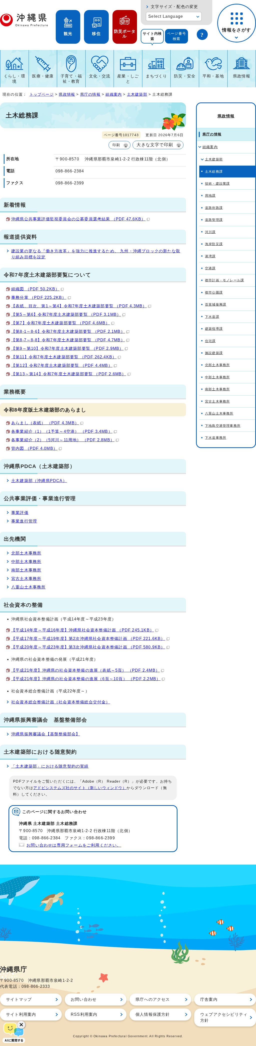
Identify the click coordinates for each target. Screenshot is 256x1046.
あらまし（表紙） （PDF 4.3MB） (45, 423)
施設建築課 (214, 353)
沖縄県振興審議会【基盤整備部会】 (45, 734)
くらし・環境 (14, 78)
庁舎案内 (209, 999)
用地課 (210, 195)
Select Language (165, 16)
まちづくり (156, 76)
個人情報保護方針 (153, 1014)
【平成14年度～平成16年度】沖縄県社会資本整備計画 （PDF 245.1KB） (82, 630)
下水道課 (212, 317)
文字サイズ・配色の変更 (174, 6)
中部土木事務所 (26, 561)
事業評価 (19, 513)
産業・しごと (128, 78)
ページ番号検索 (176, 36)
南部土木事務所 (26, 570)
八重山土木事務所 (28, 587)
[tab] (152, 36)
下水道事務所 (215, 438)
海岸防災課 (214, 244)
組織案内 (114, 94)
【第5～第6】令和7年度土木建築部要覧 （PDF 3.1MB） (66, 314)
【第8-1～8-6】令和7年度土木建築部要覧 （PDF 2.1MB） (68, 331)
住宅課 (210, 341)
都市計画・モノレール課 (224, 280)
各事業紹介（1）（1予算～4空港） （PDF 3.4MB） (61, 431)
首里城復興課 (215, 304)
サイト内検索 (152, 36)
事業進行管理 (24, 521)
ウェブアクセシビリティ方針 (224, 1017)
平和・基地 (213, 76)
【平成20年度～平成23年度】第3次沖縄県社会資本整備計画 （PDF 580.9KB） (88, 647)
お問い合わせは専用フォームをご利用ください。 (73, 845)
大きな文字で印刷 (154, 144)
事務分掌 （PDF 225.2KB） (38, 297)
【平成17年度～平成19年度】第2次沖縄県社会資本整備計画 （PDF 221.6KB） (88, 638)
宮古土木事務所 (26, 578)
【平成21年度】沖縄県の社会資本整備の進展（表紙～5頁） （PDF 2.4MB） (85, 670)
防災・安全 (185, 76)
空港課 (210, 268)
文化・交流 (99, 76)
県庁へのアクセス (153, 999)
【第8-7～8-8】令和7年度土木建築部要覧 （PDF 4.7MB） (68, 340)
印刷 (116, 145)
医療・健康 (43, 76)
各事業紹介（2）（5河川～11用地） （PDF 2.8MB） (62, 440)
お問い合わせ (83, 999)
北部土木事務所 (26, 553)
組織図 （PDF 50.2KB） (35, 289)
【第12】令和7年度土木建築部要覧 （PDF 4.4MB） (61, 365)
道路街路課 (214, 208)
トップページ (42, 94)
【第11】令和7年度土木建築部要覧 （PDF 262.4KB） (63, 357)
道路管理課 (214, 220)
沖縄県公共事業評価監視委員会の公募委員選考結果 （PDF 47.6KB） (78, 219)
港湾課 (210, 256)
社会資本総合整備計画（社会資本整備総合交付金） (60, 702)
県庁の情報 (90, 94)
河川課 (210, 232)
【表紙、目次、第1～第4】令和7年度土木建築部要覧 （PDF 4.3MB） (79, 306)
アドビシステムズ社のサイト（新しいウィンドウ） (79, 788)
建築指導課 (214, 329)
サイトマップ (19, 999)
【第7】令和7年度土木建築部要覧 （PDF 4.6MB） (60, 323)
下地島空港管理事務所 (222, 426)
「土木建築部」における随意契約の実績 (50, 766)
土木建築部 (137, 94)
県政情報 (241, 76)
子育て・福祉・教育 (71, 78)
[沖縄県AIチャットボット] (13, 1032)
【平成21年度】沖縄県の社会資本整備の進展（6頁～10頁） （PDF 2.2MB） (85, 679)
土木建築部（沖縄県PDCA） (39, 481)
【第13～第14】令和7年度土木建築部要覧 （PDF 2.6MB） (68, 374)
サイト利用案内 (21, 1014)
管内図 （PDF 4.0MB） (34, 448)
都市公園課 (214, 292)
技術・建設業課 (217, 183)
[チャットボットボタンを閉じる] (21, 1025)
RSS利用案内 (84, 1014)
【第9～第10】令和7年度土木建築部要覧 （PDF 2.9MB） (67, 348)
